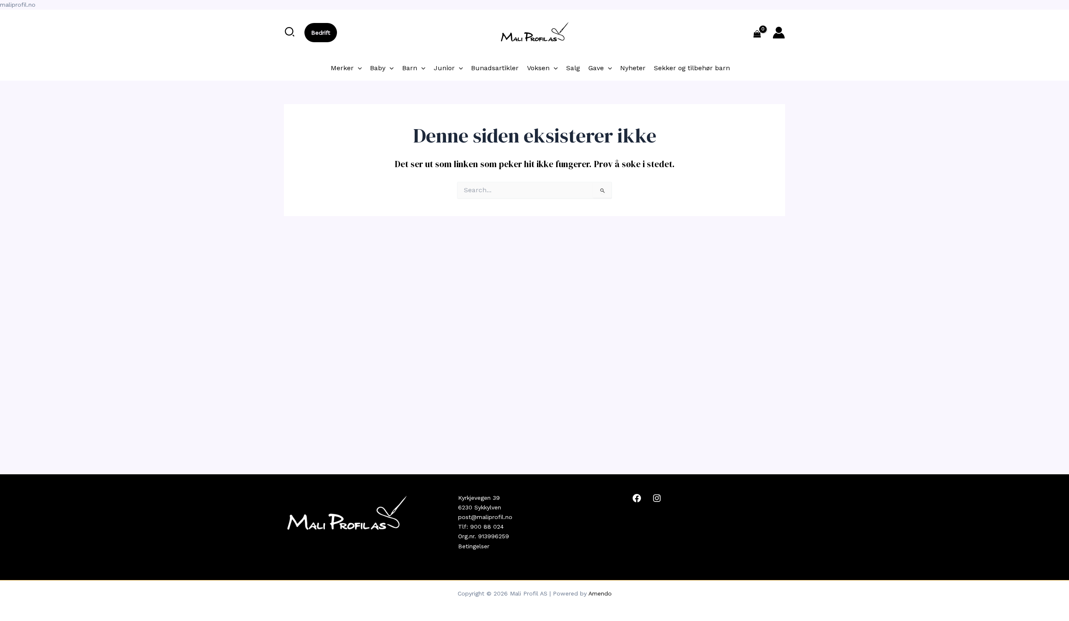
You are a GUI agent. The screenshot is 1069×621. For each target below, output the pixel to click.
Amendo (600, 593)
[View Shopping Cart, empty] (757, 35)
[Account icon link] (779, 32)
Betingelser (473, 546)
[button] (290, 32)
